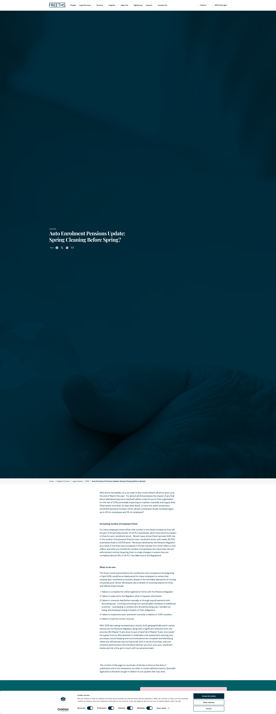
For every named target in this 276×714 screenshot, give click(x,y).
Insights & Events (63, 481)
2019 (87, 481)
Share (51, 248)
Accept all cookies (209, 696)
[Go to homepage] (57, 7)
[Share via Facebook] (57, 247)
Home (51, 481)
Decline (209, 709)
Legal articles (77, 481)
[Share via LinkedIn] (67, 247)
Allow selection (209, 702)
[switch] (111, 708)
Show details (161, 708)
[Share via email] (72, 247)
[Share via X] (62, 247)
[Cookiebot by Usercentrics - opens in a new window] (63, 709)
